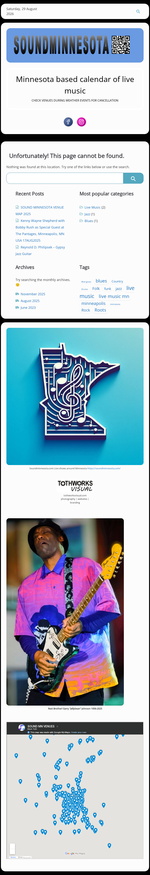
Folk (96, 288)
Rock (85, 310)
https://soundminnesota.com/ (104, 468)
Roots (100, 310)
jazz (119, 288)
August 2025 (30, 301)
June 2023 (28, 307)
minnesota (115, 304)
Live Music (93, 207)
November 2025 (33, 294)
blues (101, 281)
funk (107, 288)
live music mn (114, 296)
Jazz (87, 214)
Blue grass (86, 281)
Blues (89, 221)
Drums (84, 289)
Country (117, 281)
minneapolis (93, 303)
